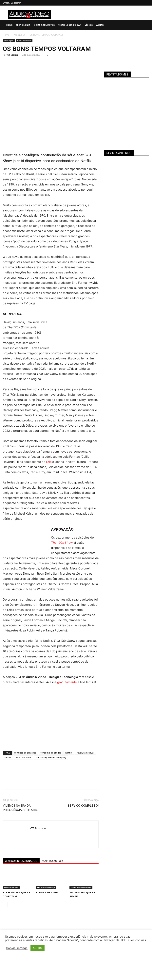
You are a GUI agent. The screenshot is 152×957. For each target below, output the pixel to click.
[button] (147, 25)
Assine (100, 24)
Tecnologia (23, 24)
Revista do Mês (24, 40)
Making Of (19, 34)
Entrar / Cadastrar (12, 2)
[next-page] (11, 904)
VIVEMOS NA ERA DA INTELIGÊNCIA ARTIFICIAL (20, 808)
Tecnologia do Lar (69, 24)
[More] (43, 64)
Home (9, 24)
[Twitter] (16, 64)
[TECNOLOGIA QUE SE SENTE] (84, 879)
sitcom (8, 757)
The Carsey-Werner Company (51, 757)
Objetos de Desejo (46, 887)
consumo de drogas (50, 752)
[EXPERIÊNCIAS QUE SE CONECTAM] (17, 879)
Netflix (68, 752)
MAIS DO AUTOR (52, 860)
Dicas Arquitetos (44, 24)
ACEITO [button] (37, 947)
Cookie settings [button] (17, 948)
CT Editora (12, 54)
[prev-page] (5, 904)
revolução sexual (85, 752)
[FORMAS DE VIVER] (50, 879)
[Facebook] (7, 64)
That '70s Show (23, 757)
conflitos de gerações (25, 752)
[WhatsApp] (34, 64)
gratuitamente (67, 682)
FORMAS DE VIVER (47, 892)
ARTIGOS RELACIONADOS (21, 860)
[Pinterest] (25, 64)
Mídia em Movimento (81, 887)
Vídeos (89, 24)
